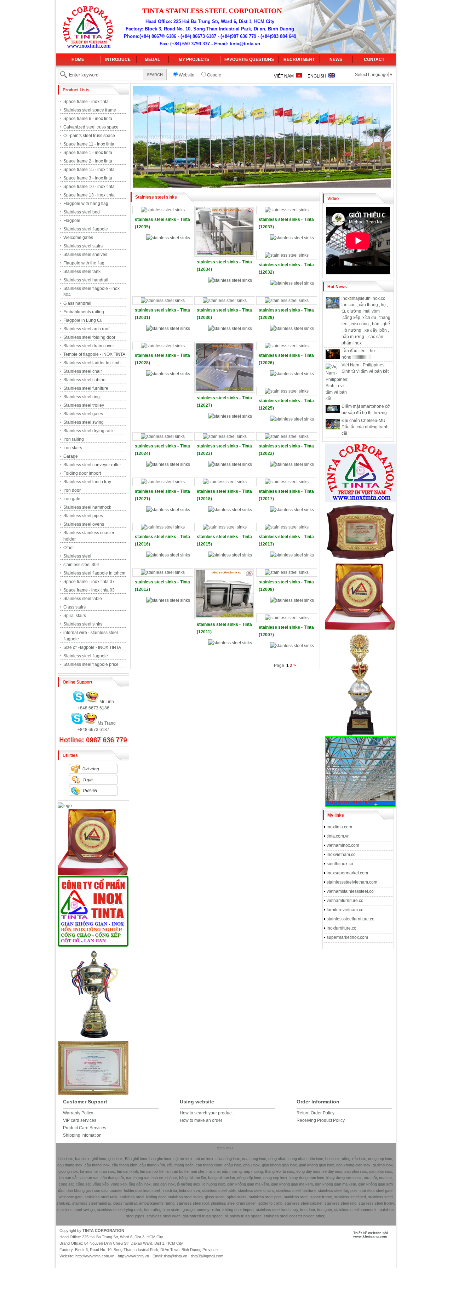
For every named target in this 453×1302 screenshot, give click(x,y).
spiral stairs (237, 1197)
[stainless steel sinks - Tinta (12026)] (287, 345)
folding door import (238, 1209)
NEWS (335, 59)
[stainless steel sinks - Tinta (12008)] (287, 572)
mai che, (213, 1171)
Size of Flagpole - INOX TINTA (92, 647)
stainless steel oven (163, 1216)
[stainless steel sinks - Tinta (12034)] (224, 254)
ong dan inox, (164, 1184)
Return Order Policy (315, 1112)
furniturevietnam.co (345, 909)
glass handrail (125, 1203)
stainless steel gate (375, 1190)
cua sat (385, 1178)
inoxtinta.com (339, 826)
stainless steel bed (350, 1197)
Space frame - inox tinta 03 (89, 590)
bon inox (332, 1159)
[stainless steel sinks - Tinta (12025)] (287, 391)
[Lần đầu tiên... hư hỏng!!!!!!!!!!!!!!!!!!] (333, 357)
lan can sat (89, 1178)
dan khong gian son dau (87, 1190)
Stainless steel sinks (82, 624)
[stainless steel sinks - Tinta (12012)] (163, 572)
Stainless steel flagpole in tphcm (94, 573)
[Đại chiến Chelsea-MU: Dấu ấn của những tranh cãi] (333, 428)
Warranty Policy (78, 1112)
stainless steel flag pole (337, 1190)
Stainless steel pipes (83, 515)
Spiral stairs (74, 615)
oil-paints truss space (243, 1216)
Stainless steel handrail (85, 280)
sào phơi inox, (381, 1171)
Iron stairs (72, 447)
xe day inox (331, 1171)
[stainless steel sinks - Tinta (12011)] (224, 616)
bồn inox (316, 1159)
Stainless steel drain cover (88, 345)
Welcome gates (78, 237)
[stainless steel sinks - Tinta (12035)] (163, 209)
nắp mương (232, 1171)
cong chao (297, 1159)
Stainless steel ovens (83, 524)
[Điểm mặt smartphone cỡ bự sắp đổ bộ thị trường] (333, 411)
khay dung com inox (306, 1178)
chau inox (251, 1165)
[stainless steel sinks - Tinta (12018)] (225, 481)
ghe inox (115, 1159)
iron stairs (171, 1209)
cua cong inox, (254, 1159)
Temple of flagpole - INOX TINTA (94, 354)
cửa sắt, (371, 1178)
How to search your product (206, 1112)
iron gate (324, 1209)
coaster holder (122, 1190)
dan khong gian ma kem (335, 1184)
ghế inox (99, 1159)
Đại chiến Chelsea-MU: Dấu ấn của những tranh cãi (365, 427)
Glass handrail (77, 303)
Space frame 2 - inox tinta (87, 161)
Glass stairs (74, 607)
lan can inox (104, 1171)
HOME (77, 59)
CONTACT (374, 59)
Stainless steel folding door (89, 337)
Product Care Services (84, 1127)
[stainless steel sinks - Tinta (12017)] (287, 481)
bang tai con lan (221, 1178)
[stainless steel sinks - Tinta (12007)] (287, 617)
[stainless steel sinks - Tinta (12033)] (287, 209)
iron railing (152, 1209)
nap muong (253, 1171)
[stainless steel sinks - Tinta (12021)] (163, 481)
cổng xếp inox (354, 1159)
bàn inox (65, 1159)
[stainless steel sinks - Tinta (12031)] (163, 300)
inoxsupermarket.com (347, 872)
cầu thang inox (97, 1165)
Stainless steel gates (83, 413)
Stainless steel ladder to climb (92, 362)
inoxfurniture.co (341, 928)
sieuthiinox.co (340, 863)
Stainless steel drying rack (88, 430)
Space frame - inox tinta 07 (89, 581)
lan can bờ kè (152, 1171)
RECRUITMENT (299, 59)
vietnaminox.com (343, 845)
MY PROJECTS (194, 59)
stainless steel (147, 1190)
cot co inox (204, 1159)
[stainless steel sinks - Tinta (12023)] (225, 436)
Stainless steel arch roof (86, 328)
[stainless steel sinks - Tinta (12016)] (163, 527)
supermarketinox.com (347, 937)
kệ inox (86, 1171)
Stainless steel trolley (83, 405)
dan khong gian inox (353, 1165)
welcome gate (70, 1197)
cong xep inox (380, 1159)
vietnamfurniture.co (345, 900)
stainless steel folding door (143, 1197)
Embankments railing (83, 311)
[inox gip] (93, 945)
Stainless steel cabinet (85, 379)
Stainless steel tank (82, 271)
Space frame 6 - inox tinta (87, 118)
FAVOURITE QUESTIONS (249, 59)
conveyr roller (208, 1209)
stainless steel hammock (355, 1209)
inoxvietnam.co (341, 854)
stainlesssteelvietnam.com (352, 882)
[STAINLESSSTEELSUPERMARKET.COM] (360, 805)
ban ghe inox (160, 1159)
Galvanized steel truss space (91, 127)
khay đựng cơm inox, (344, 1178)
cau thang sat (137, 1178)
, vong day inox (307, 1171)
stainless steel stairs (185, 1197)
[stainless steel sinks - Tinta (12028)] (163, 345)
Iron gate (71, 498)
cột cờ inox (183, 1159)
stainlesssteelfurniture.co (350, 918)
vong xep (118, 1184)
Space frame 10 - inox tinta (89, 186)
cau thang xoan (209, 1165)
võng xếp (100, 1184)
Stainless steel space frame (89, 110)
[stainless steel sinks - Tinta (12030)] (225, 300)
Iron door (72, 490)
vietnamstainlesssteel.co (350, 891)
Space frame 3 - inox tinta (87, 178)
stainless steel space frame (308, 1197)
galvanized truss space (203, 1216)
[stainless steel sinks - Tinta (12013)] (287, 527)
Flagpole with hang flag (85, 203)
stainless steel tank (101, 1197)
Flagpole (71, 220)
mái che (197, 1171)
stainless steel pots (265, 1197)
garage (188, 1209)
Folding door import (82, 473)
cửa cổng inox (227, 1159)
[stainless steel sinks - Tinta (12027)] (224, 390)
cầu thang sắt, (113, 1178)
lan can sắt (68, 1178)
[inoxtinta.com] (360, 500)
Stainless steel (77, 556)
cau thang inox (69, 1165)
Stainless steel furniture (85, 388)
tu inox (288, 1171)
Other (68, 547)
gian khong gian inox (279, 1165)
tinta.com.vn (338, 836)
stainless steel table (219, 1190)
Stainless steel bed (81, 212)
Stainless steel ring (81, 396)
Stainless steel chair (82, 371)
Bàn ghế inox (136, 1159)
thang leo (273, 1171)
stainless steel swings (76, 1209)
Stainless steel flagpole (85, 229)
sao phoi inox (355, 1171)
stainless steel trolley (376, 1203)
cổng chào (277, 1159)
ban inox (82, 1159)
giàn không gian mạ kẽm (248, 1184)
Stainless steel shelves (85, 254)
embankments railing (156, 1203)
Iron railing (73, 439)
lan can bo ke (177, 1171)
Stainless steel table (82, 598)
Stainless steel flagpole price (91, 664)
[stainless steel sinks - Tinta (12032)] (287, 255)
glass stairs (215, 1197)
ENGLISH (318, 76)
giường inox (383, 1165)
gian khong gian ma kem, (292, 1184)
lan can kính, (128, 1171)
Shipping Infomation (82, 1135)
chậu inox (232, 1165)
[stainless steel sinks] (168, 237)
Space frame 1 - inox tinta (87, 152)
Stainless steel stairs (83, 246)
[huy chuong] (93, 874)
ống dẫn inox (140, 1184)
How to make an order (201, 1120)
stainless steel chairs (256, 1190)
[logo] (65, 805)
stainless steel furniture (296, 1190)
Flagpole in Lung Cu (83, 320)
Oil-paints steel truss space (89, 135)
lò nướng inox (188, 1184)
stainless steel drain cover (233, 1203)
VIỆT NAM (285, 76)
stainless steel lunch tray (277, 1209)
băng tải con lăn (192, 1178)
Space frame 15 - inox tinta (89, 169)
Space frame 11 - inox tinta (88, 144)
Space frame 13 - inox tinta (89, 195)
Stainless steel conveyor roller (92, 464)
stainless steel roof (193, 1203)
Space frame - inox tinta (86, 101)
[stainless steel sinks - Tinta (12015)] (225, 527)
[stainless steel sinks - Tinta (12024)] (163, 436)
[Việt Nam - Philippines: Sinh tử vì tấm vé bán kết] (337, 398)
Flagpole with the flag (83, 263)
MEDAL (152, 59)
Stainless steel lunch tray (87, 481)
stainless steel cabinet (303, 1203)
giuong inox (68, 1171)
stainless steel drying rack (119, 1209)
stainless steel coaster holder (289, 1216)
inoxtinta (170, 1190)
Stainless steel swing (83, 422)
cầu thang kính (124, 1165)
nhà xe (157, 1178)
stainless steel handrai (91, 1203)
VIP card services (79, 1120)
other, (320, 1216)
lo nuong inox (213, 1184)
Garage (70, 456)
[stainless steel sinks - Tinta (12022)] (287, 436)
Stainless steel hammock (87, 507)
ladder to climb (270, 1203)
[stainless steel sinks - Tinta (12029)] (287, 300)
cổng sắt (83, 1184)
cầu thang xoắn (180, 1165)
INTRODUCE (118, 59)
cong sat (66, 1184)
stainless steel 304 (81, 564)
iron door (307, 1209)
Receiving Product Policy (321, 1120)
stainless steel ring (340, 1203)
